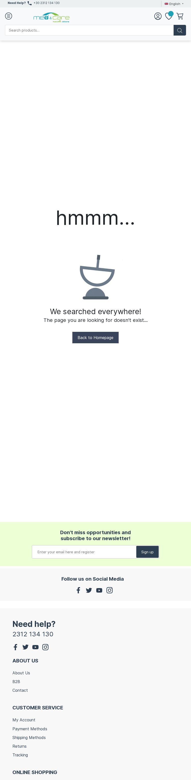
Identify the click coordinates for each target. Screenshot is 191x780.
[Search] (180, 30)
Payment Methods (29, 728)
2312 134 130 (32, 634)
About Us (21, 672)
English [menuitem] (174, 4)
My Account (23, 719)
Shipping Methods (29, 737)
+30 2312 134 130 (47, 3)
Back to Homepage (95, 337)
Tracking (20, 754)
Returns (19, 746)
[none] (173, 4)
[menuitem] (173, 4)
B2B (16, 681)
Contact (20, 690)
